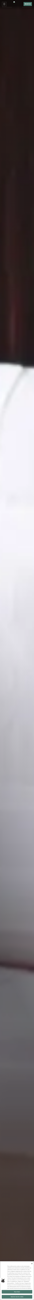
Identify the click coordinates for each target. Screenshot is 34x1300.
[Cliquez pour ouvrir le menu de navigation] (4, 4)
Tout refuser (17, 1291)
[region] (17, 1280)
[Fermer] (32, 1264)
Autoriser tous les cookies (17, 1296)
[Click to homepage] (17, 4)
